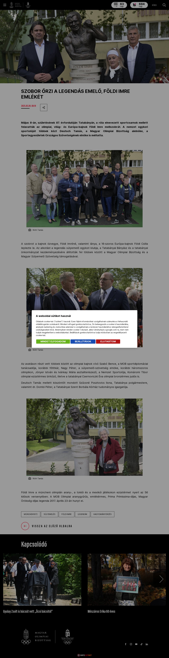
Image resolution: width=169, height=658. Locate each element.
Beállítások (83, 341)
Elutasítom (108, 341)
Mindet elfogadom (53, 341)
